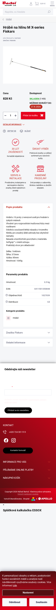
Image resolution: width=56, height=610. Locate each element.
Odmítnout (14, 602)
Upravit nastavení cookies (28, 494)
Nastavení (28, 592)
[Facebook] (5, 440)
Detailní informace (12, 124)
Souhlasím (41, 602)
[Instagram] (13, 440)
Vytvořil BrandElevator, (13, 499)
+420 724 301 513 (17, 432)
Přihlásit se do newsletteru (18, 410)
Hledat (49, 12)
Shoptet (26, 499)
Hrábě (16, 318)
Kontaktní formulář (18, 450)
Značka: (9, 40)
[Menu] (52, 3)
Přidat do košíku (30, 115)
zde (15, 585)
